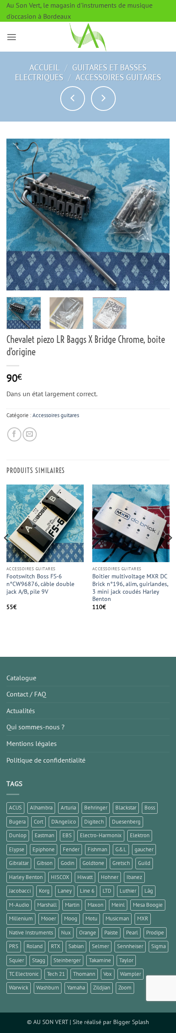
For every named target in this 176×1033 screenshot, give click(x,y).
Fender (71, 849)
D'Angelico (63, 821)
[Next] (155, 215)
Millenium (21, 918)
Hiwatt (85, 877)
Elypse (16, 849)
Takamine (100, 960)
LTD (107, 890)
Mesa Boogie (148, 904)
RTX (55, 946)
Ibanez (134, 877)
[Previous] (20, 215)
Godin (67, 863)
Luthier (128, 890)
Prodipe (155, 932)
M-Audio (19, 904)
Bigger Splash (131, 1022)
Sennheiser (130, 946)
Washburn (47, 987)
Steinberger (67, 960)
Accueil (44, 67)
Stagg (38, 960)
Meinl (118, 904)
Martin (72, 904)
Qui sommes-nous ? (35, 727)
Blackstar (125, 807)
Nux (66, 932)
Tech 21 (56, 974)
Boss (149, 807)
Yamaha (76, 987)
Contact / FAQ (26, 694)
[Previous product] (103, 98)
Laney (65, 890)
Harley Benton (26, 877)
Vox (107, 974)
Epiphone (43, 849)
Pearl (132, 932)
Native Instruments (31, 932)
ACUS (15, 807)
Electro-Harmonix (101, 835)
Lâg (148, 890)
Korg (44, 890)
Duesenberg (126, 821)
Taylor (126, 960)
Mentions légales (31, 743)
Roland (34, 946)
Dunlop (17, 835)
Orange (87, 932)
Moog (70, 918)
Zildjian (101, 987)
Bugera (17, 821)
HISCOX (60, 877)
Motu (91, 918)
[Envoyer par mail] (30, 434)
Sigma (158, 946)
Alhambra (41, 807)
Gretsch (121, 863)
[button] (11, 36)
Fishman (97, 849)
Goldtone (93, 863)
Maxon (95, 904)
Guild (144, 863)
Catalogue (21, 677)
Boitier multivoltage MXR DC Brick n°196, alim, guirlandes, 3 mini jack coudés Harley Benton (130, 588)
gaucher (144, 849)
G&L (120, 849)
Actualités (20, 710)
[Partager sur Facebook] (14, 434)
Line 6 (87, 890)
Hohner (109, 877)
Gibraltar (19, 863)
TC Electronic (24, 974)
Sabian (76, 946)
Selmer (100, 946)
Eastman (44, 835)
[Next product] (72, 98)
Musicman (117, 918)
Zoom (125, 987)
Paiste (111, 932)
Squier (16, 960)
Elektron (140, 835)
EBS (67, 835)
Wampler (130, 974)
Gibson (45, 863)
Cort (38, 821)
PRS (13, 946)
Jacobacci (20, 890)
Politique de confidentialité (45, 760)
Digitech (94, 821)
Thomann (84, 974)
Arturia (68, 807)
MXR (142, 918)
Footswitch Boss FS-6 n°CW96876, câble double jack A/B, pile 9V (40, 584)
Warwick (18, 987)
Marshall (47, 904)
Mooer (48, 918)
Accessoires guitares (118, 77)
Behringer (95, 807)
